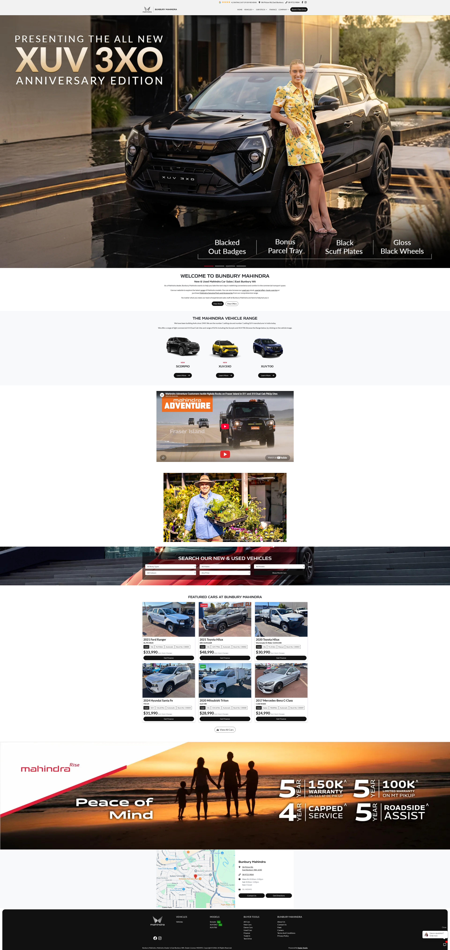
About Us (281, 922)
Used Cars (248, 930)
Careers (280, 930)
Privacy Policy (283, 936)
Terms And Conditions (286, 933)
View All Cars (227, 729)
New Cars (247, 924)
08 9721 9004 (293, 2)
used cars (245, 290)
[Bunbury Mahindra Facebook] (302, 2)
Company (283, 10)
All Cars (247, 922)
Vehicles (248, 10)
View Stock (217, 304)
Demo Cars (248, 927)
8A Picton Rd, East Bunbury (272, 2)
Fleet (279, 927)
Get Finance (169, 658)
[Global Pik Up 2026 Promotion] (225, 141)
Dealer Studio (303, 948)
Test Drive (248, 938)
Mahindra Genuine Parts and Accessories (216, 293)
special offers (260, 290)
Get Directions (279, 895)
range (202, 290)
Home (239, 10)
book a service (272, 290)
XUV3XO (214, 924)
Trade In (247, 936)
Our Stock (260, 10)
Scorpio (213, 922)
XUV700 (213, 927)
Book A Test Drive (299, 9)
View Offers (232, 304)
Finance (273, 10)
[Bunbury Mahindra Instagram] (306, 2)
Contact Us (251, 895)
